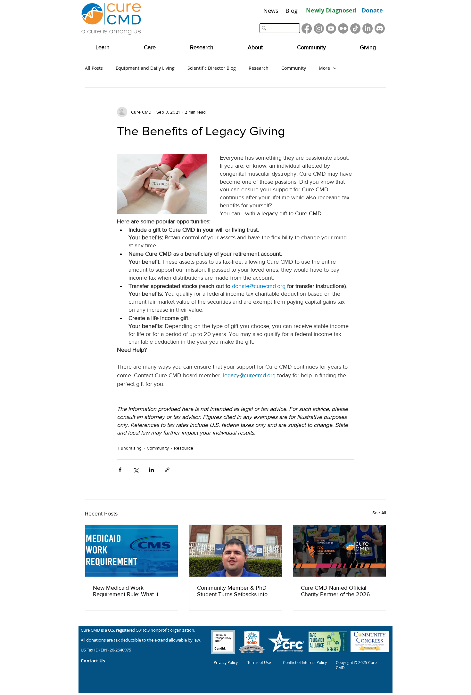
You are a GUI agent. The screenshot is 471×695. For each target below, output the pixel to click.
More (324, 68)
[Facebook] (307, 28)
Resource (183, 448)
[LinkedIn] (367, 28)
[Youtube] (331, 28)
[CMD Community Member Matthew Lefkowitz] (235, 551)
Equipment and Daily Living (145, 68)
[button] (102, 47)
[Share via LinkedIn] (151, 470)
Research (259, 68)
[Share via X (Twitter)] (136, 470)
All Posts (94, 68)
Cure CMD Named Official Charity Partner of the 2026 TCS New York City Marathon (337, 591)
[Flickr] (343, 28)
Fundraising (130, 448)
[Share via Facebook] (120, 470)
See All (379, 512)
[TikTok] (355, 28)
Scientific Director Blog (211, 68)
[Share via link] (167, 470)
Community (293, 68)
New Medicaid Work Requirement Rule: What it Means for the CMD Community (125, 591)
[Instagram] (319, 28)
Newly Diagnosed (331, 10)
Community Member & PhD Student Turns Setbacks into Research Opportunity (232, 591)
